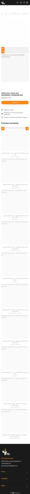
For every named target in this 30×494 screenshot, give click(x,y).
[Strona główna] (2, 14)
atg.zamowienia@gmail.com (9, 465)
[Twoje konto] (24, 2)
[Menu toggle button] (27, 2)
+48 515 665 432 (6, 463)
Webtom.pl (17, 492)
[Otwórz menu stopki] (27, 472)
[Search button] (17, 2)
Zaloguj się (15, 102)
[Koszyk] (21, 2)
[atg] (3, 3)
